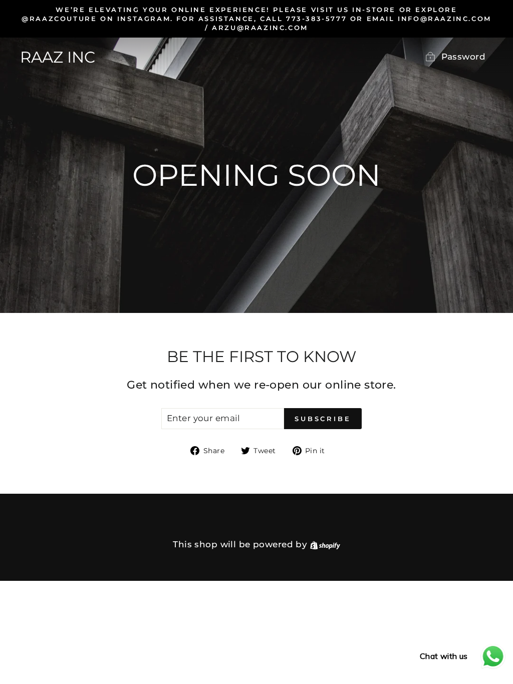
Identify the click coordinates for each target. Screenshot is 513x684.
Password (463, 57)
